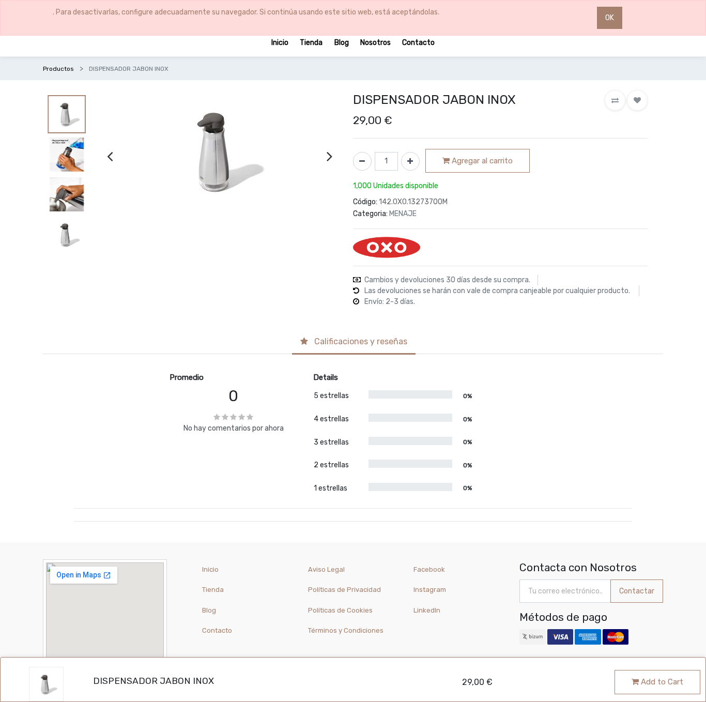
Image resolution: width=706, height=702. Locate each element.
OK (609, 17)
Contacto (217, 630)
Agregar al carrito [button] (481, 160)
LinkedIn (427, 610)
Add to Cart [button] (661, 681)
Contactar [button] (636, 591)
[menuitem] (280, 42)
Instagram (429, 589)
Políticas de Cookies (340, 610)
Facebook (429, 569)
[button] (615, 100)
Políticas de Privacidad (344, 589)
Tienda (213, 589)
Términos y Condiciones (345, 630)
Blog (209, 610)
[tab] (354, 342)
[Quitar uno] (362, 161)
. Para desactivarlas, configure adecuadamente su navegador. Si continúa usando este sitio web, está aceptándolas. (246, 12)
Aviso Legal (326, 569)
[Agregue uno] (410, 161)
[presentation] (110, 156)
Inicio (210, 569)
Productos (58, 68)
